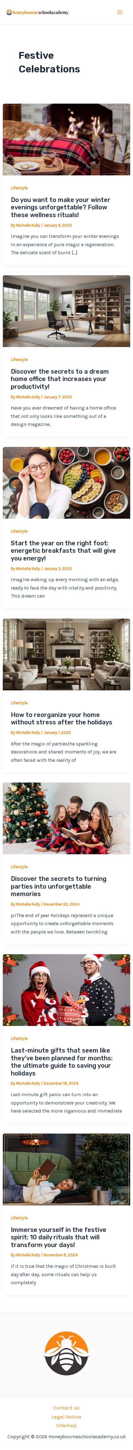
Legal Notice (66, 1417)
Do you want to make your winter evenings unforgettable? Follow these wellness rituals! (60, 207)
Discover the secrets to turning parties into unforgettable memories (58, 886)
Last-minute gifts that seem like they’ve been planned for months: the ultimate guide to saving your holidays (62, 1062)
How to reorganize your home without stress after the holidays (61, 718)
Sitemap (66, 1425)
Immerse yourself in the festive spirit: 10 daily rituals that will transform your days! (58, 1237)
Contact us (66, 1408)
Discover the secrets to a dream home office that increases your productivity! (60, 379)
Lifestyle (19, 188)
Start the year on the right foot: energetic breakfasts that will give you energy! (63, 550)
